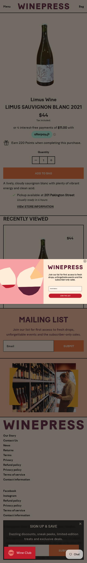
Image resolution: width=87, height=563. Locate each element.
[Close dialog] (85, 261)
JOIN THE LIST (65, 296)
